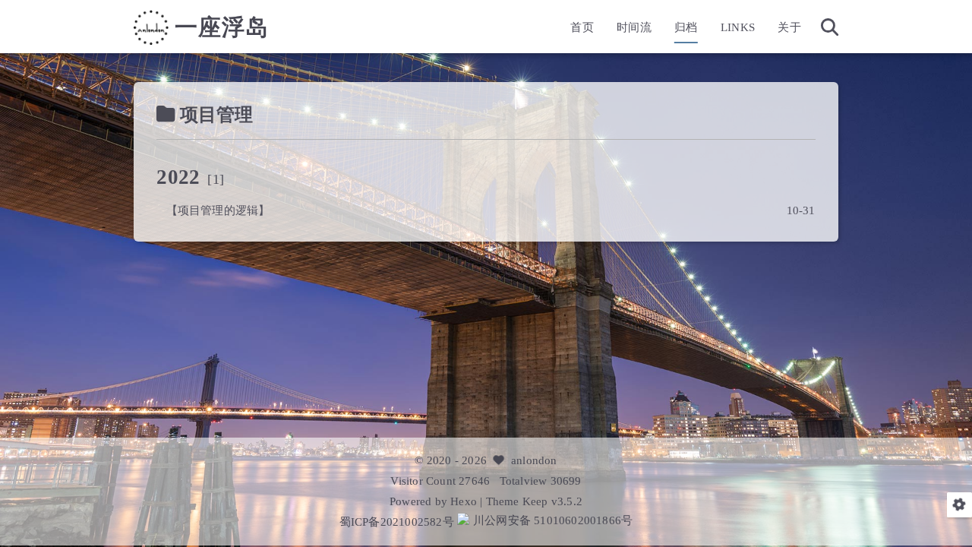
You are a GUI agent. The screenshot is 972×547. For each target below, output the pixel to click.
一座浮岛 (222, 27)
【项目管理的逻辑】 (218, 210)
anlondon (534, 460)
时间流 (634, 27)
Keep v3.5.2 (552, 501)
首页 (581, 27)
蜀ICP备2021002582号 (398, 521)
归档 (685, 27)
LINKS (738, 27)
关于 (789, 27)
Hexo (463, 501)
